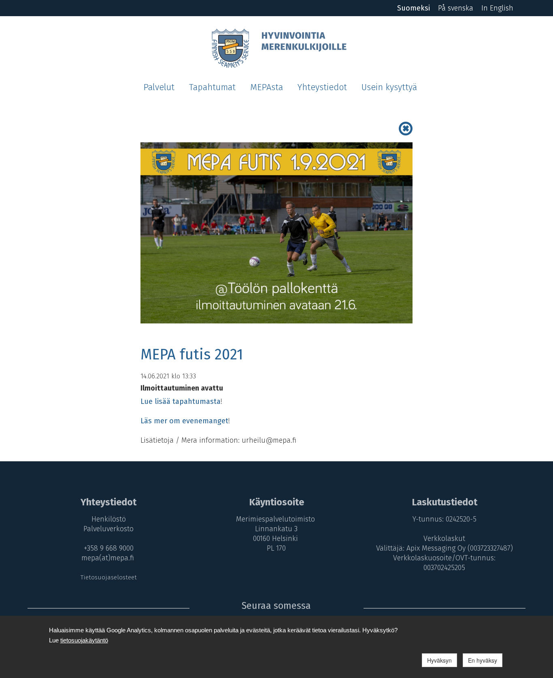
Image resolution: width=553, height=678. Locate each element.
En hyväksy (482, 660)
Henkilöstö (108, 519)
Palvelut (158, 87)
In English (497, 8)
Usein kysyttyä (389, 87)
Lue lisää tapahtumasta (180, 401)
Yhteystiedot (322, 87)
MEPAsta (266, 87)
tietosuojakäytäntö (84, 640)
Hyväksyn (439, 660)
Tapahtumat (212, 87)
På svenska (455, 8)
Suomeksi (413, 8)
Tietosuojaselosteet (109, 577)
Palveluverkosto (108, 528)
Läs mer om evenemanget (184, 420)
